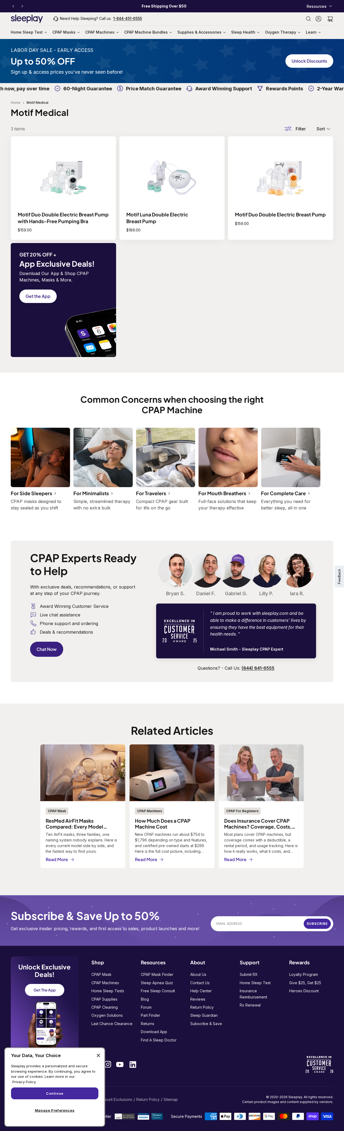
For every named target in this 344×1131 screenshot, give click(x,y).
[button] (330, 19)
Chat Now (47, 649)
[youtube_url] (119, 1064)
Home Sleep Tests (107, 991)
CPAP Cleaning (104, 1007)
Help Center (201, 991)
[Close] (98, 1055)
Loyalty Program (303, 974)
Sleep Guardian (204, 1015)
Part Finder (150, 1015)
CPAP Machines (105, 982)
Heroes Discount (304, 991)
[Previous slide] (13, 6)
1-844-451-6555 (127, 18)
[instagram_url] (107, 1064)
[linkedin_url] (132, 1064)
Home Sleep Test (255, 982)
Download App (154, 1031)
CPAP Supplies (104, 999)
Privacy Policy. (24, 1082)
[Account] (318, 19)
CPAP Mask (101, 974)
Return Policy (202, 1007)
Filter (301, 128)
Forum (146, 1007)
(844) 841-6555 (258, 668)
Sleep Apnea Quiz (157, 982)
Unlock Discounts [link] (309, 61)
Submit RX (249, 974)
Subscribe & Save (206, 1023)
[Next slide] (22, 6)
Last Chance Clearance (111, 1023)
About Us (198, 974)
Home (15, 103)
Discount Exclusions (114, 1099)
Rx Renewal (250, 1005)
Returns (147, 1023)
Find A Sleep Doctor (159, 1040)
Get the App (38, 296)
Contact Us (200, 982)
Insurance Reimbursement (253, 994)
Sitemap (171, 1099)
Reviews (197, 999)
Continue (54, 1093)
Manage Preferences (55, 1110)
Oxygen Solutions (107, 1015)
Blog (145, 999)
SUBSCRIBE (317, 924)
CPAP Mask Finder (157, 974)
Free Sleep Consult (158, 991)
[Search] (308, 18)
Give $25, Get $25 (305, 982)
